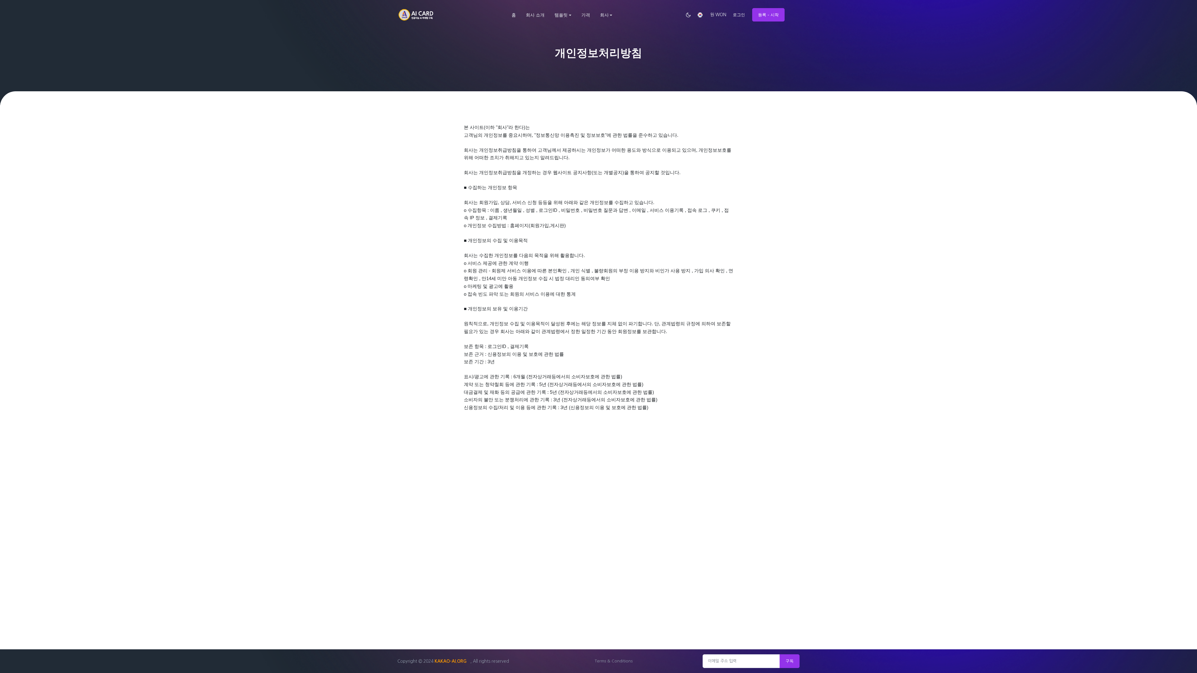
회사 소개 (535, 14)
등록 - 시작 (768, 14)
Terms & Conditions (613, 661)
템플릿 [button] (561, 14)
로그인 (739, 14)
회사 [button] (604, 14)
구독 (790, 660)
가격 (585, 14)
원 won (718, 14)
